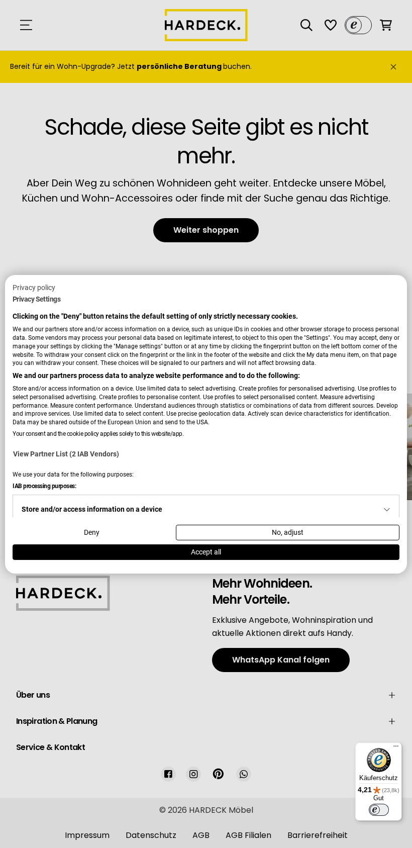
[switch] (379, 810)
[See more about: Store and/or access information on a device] (387, 510)
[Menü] (396, 748)
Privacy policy (34, 287)
